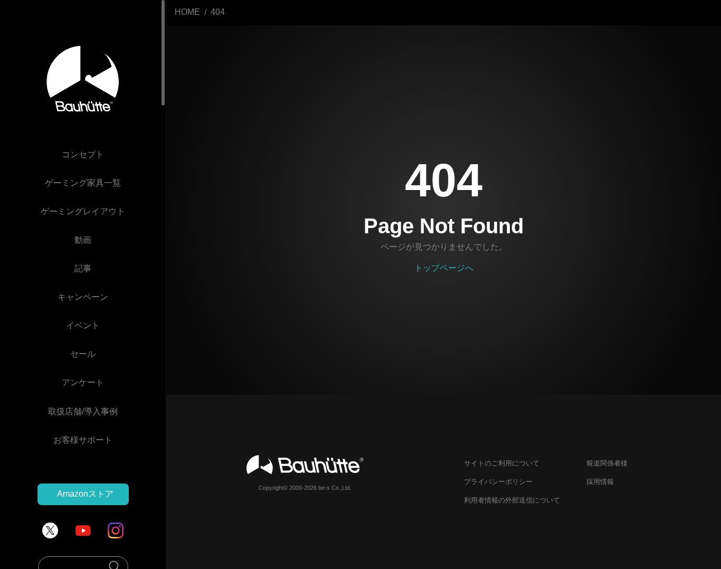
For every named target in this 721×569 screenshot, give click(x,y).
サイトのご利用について (501, 463)
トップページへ (443, 267)
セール (83, 354)
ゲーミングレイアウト (83, 211)
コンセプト (83, 154)
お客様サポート (82, 439)
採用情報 (600, 482)
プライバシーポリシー (498, 482)
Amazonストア (85, 493)
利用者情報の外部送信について (512, 500)
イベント (83, 325)
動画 (82, 240)
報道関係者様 (607, 463)
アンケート (83, 382)
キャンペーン (83, 297)
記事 (82, 268)
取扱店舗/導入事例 (83, 411)
